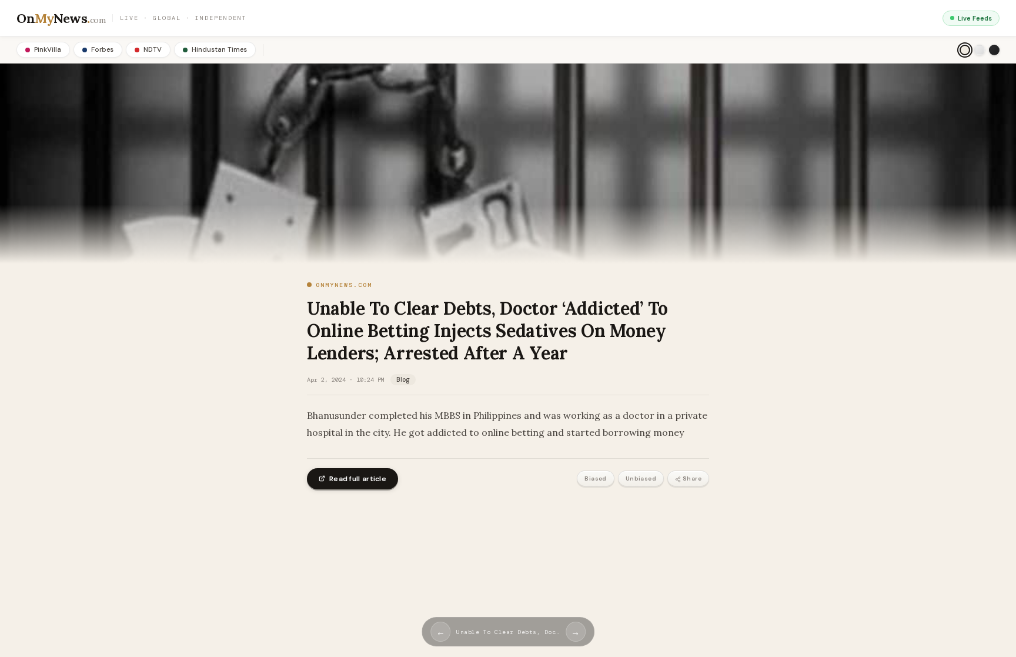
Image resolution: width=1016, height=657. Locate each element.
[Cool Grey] (979, 50)
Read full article (357, 478)
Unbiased (641, 478)
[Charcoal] (994, 50)
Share (692, 478)
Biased (595, 478)
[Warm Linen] (965, 50)
